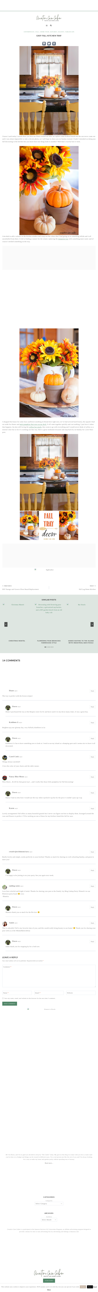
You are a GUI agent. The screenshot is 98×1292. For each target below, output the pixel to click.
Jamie (11, 923)
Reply (92, 691)
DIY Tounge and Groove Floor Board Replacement (20, 587)
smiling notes (14, 886)
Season (61, 32)
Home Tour (44, 32)
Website (70, 993)
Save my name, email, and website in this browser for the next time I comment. (29, 998)
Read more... (49, 1163)
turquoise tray (63, 239)
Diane (11, 691)
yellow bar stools (35, 427)
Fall (37, 32)
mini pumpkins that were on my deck (33, 424)
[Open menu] (47, 25)
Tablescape (69, 32)
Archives (49, 1217)
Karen (11, 808)
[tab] (45, 647)
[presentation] (17, 621)
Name (6, 993)
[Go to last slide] (5, 624)
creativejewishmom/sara (19, 852)
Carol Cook (14, 757)
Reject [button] (90, 1287)
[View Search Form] (50, 25)
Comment (7, 967)
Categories (49, 1200)
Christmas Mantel (17, 641)
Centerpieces (29, 32)
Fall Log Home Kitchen (87, 587)
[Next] (92, 624)
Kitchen (53, 32)
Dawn (14, 706)
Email (38, 993)
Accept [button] (83, 1287)
